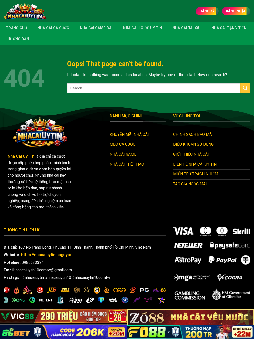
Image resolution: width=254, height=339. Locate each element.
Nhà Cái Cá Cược (53, 28)
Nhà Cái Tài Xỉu (187, 28)
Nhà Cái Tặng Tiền (228, 28)
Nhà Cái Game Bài (96, 28)
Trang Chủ (16, 28)
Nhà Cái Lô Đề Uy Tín (142, 28)
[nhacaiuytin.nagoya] (32, 11)
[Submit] (245, 88)
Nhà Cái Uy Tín (21, 156)
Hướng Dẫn (18, 39)
